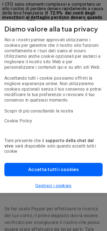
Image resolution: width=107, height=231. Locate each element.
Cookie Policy (18, 120)
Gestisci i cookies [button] (53, 185)
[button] (53, 169)
